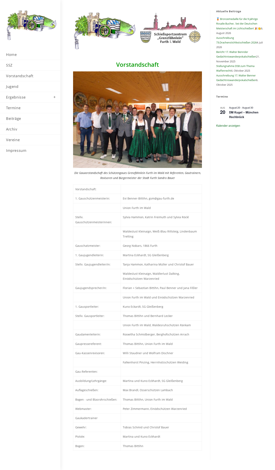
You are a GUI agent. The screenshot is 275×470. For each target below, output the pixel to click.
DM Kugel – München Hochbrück (243, 114)
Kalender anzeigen (228, 125)
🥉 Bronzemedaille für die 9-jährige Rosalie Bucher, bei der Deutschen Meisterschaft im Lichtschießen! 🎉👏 (238, 23)
